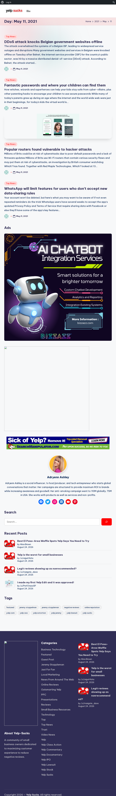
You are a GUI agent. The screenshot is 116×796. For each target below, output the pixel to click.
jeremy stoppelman (28, 607)
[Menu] (28, 11)
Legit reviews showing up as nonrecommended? (47, 568)
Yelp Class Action (51, 744)
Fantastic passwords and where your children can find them (55, 85)
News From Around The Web (57, 679)
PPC (43, 694)
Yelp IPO (46, 759)
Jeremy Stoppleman (52, 664)
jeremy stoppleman (50, 607)
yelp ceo (24, 613)
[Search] (106, 521)
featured (10, 607)
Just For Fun (48, 669)
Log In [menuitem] (8, 2)
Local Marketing (50, 674)
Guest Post (47, 659)
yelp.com (10, 613)
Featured (46, 654)
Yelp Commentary (51, 749)
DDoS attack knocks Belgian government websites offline (53, 42)
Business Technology (53, 649)
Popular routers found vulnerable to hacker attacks (48, 149)
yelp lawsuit (72, 613)
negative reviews (71, 607)
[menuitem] (2, 2)
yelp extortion (39, 613)
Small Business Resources (55, 709)
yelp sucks (87, 613)
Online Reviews (50, 684)
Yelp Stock (47, 769)
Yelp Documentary (51, 754)
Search (10, 512)
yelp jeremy (56, 613)
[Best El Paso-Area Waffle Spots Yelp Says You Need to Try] (9, 543)
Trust (44, 729)
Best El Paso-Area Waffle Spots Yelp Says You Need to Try (53, 541)
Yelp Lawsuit (48, 764)
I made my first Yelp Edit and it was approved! (45, 582)
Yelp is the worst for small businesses (40, 554)
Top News (11, 37)
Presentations (49, 699)
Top (43, 719)
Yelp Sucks (47, 774)
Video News (48, 734)
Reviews (46, 704)
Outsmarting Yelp (51, 689)
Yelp (43, 739)
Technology (48, 714)
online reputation (92, 607)
